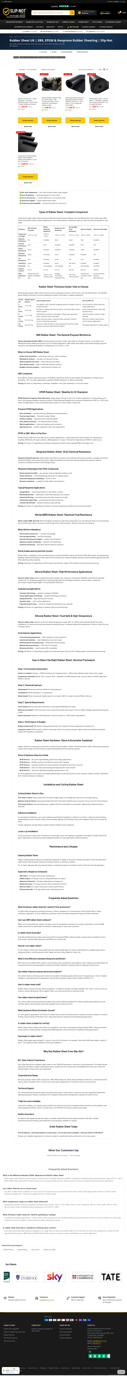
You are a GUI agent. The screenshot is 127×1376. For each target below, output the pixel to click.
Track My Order (114, 1368)
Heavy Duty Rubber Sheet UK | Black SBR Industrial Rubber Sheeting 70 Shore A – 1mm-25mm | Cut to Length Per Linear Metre (75, 101)
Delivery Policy (32, 1368)
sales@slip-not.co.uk (47, 1300)
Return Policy (87, 1368)
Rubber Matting (22, 1249)
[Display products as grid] (104, 69)
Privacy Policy (65, 1368)
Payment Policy (53, 1368)
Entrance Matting (66, 1329)
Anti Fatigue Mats (66, 1332)
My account (105, 13)
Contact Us (22, 1368)
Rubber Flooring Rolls (11, 1329)
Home (11, 37)
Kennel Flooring (9, 1341)
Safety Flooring (9, 1335)
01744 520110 (96, 1343)
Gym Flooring (35, 1249)
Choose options (28, 120)
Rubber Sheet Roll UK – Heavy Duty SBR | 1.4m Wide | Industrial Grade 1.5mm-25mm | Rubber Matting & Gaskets (27, 101)
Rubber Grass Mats (49, 1249)
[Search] (72, 12)
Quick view (28, 126)
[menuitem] (15, 22)
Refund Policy (76, 1368)
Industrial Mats (65, 1335)
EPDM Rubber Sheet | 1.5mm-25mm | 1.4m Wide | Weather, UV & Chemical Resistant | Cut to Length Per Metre (98, 101)
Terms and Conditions (100, 1368)
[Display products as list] (107, 69)
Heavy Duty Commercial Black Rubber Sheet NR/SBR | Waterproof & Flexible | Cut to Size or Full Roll (27, 158)
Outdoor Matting (66, 1338)
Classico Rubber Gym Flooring (14, 1332)
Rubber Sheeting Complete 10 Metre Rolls (42, 1330)
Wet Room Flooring (10, 1338)
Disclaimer (43, 1368)
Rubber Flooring (8, 1249)
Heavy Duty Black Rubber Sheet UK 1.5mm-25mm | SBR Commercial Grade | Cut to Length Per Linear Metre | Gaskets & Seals (51, 101)
